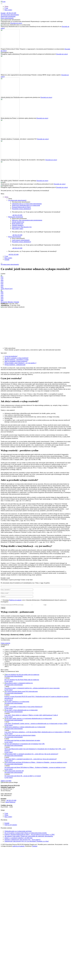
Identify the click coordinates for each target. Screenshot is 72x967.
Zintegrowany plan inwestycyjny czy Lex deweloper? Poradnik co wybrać (26, 841)
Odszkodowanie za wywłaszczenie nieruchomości (27, 203)
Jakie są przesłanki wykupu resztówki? (15, 361)
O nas (6, 8)
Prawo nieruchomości (7, 18)
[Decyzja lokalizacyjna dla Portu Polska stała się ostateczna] (21, 674)
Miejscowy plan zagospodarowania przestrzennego (27, 220)
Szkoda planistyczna (18, 222)
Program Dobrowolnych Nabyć (21, 207)
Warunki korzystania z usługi (37, 604)
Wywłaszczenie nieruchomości (10, 14)
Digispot (34, 846)
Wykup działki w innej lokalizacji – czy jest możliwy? (20, 363)
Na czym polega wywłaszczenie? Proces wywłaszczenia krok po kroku (25, 833)
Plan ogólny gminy (17, 228)
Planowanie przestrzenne (8, 16)
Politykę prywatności (15, 600)
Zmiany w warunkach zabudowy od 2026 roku (18, 838)
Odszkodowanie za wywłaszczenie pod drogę (18, 831)
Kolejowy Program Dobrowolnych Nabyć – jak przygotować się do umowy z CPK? (29, 834)
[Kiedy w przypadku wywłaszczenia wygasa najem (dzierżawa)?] (16, 701)
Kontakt (3, 13)
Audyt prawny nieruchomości (21, 240)
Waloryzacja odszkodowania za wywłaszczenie (26, 205)
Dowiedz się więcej (16, 23)
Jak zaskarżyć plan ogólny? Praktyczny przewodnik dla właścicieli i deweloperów (28, 836)
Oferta (6, 6)
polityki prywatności (18, 846)
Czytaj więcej (8, 681)
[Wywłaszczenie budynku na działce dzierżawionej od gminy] (20, 735)
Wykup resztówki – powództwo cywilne (16, 359)
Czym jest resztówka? (10, 356)
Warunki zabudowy (18, 225)
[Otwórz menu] (1, 3)
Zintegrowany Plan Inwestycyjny (22, 227)
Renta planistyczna (17, 223)
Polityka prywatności (28, 604)
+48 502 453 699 (11, 13)
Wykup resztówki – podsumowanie (14, 364)
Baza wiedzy (8, 10)
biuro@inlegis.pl (10, 802)
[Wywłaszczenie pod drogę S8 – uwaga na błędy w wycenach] (14, 771)
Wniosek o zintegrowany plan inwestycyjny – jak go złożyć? (22, 839)
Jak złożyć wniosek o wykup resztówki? (16, 358)
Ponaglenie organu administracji (21, 209)
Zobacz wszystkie (6, 780)
